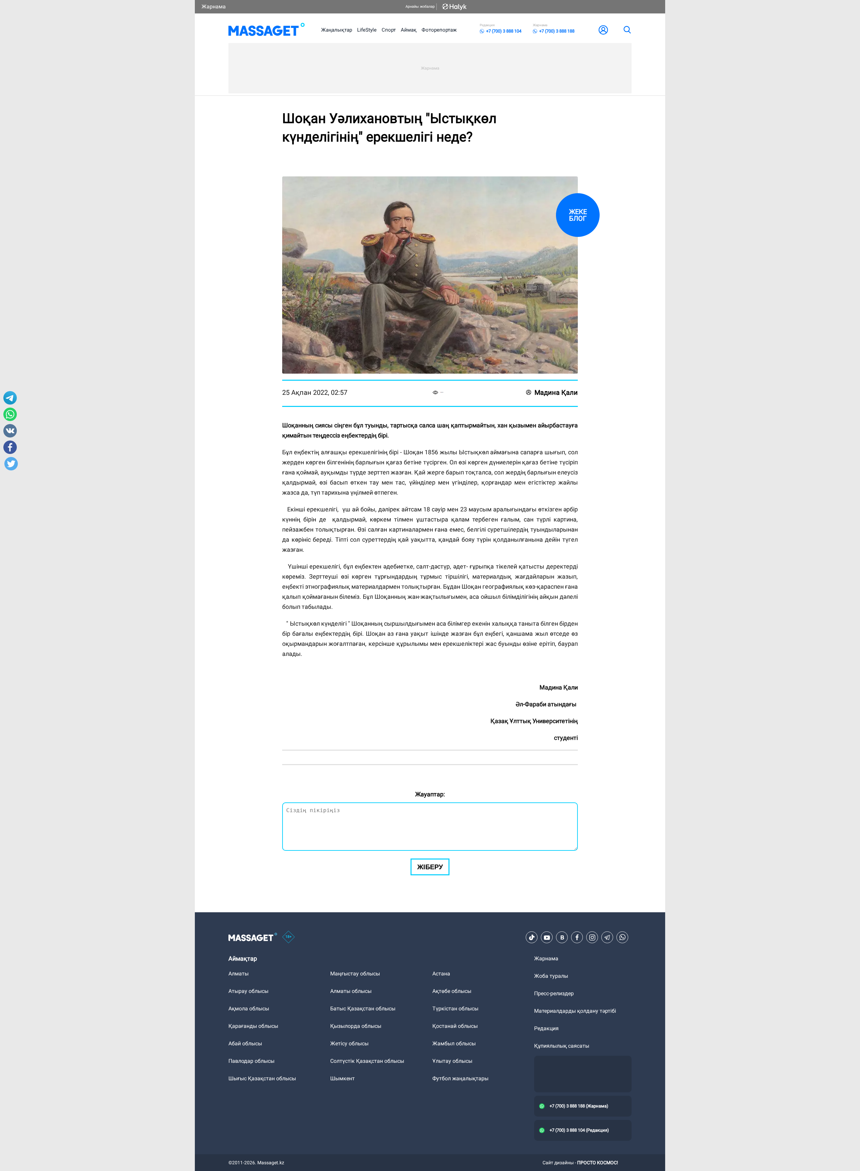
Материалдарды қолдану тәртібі (575, 1011)
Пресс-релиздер (554, 993)
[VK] (562, 937)
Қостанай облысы (455, 1026)
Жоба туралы (551, 976)
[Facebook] (577, 937)
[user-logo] (603, 30)
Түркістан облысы (455, 1008)
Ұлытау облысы (452, 1061)
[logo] (266, 30)
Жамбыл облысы (454, 1043)
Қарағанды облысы (253, 1026)
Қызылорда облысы (355, 1026)
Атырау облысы (248, 991)
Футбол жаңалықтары (460, 1078)
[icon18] (288, 937)
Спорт (389, 30)
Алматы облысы (351, 991)
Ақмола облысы (248, 1008)
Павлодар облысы (251, 1061)
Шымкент (342, 1078)
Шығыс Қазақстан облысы (262, 1078)
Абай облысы (245, 1043)
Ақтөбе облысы (451, 991)
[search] (626, 30)
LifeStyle (367, 30)
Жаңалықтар (336, 30)
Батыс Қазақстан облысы (362, 1008)
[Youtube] (547, 937)
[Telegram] (607, 937)
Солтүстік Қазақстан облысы (367, 1061)
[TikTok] (531, 937)
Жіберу (430, 867)
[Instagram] (592, 937)
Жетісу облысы (349, 1043)
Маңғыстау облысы (355, 973)
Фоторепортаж (439, 30)
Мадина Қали (556, 392)
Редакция (546, 1028)
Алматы (238, 973)
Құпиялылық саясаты (561, 1046)
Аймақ (409, 30)
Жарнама (214, 6)
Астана (441, 973)
